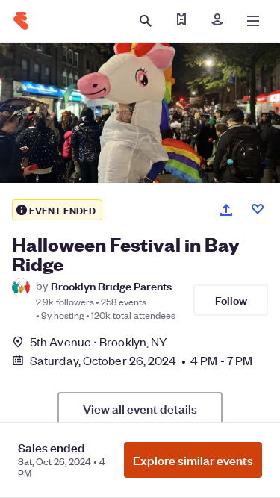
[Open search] (146, 21)
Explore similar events (193, 460)
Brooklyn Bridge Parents (111, 285)
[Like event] (257, 209)
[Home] (21, 21)
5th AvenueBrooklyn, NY (98, 341)
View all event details (140, 408)
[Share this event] (226, 210)
